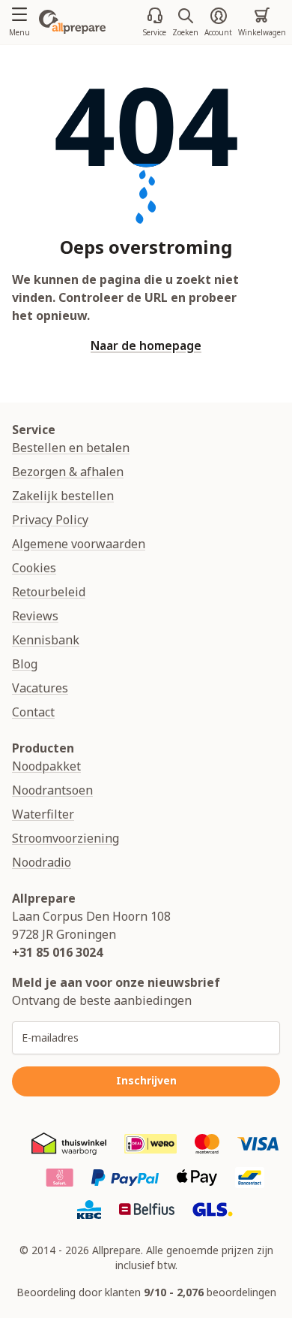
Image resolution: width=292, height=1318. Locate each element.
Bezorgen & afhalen (68, 471)
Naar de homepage (146, 345)
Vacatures (40, 688)
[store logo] (72, 22)
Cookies (34, 567)
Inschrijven (146, 1080)
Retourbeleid (48, 592)
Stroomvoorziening (65, 838)
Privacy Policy (50, 519)
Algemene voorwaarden (78, 543)
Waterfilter (43, 814)
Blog (24, 664)
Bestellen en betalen (71, 447)
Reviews (35, 616)
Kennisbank (45, 640)
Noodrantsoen (52, 790)
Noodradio (41, 862)
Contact (33, 712)
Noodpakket (46, 766)
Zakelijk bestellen (63, 495)
